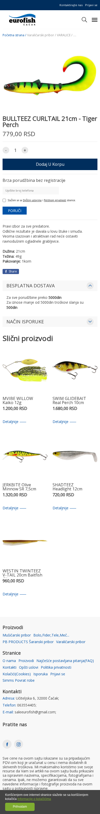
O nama (9, 661)
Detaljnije (10, 422)
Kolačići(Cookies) (17, 674)
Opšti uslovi (28, 667)
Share (12, 271)
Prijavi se (91, 5)
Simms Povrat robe (19, 680)
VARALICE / (64, 35)
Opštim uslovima (32, 200)
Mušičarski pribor (17, 635)
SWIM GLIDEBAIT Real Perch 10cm (69, 400)
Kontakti (9, 667)
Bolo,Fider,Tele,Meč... (51, 635)
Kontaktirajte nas (71, 5)
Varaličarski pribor (70, 642)
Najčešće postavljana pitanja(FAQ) (65, 661)
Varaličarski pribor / (41, 35)
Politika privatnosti (56, 667)
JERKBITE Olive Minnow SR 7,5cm (19, 487)
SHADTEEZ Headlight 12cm (67, 487)
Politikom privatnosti (55, 200)
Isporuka (40, 674)
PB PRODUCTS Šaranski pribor (28, 642)
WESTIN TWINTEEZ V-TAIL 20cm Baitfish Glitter (22, 573)
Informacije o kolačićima (34, 799)
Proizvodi (26, 661)
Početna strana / (14, 35)
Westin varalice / (85, 35)
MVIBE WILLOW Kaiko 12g (18, 400)
